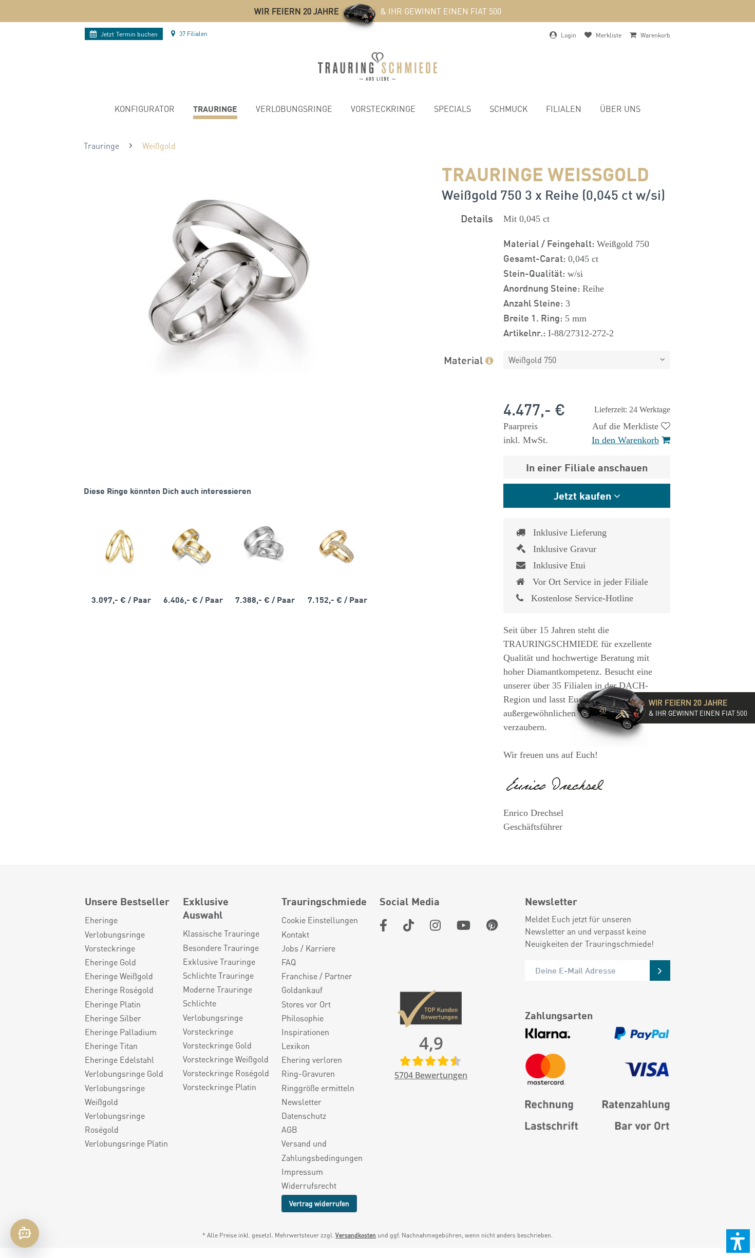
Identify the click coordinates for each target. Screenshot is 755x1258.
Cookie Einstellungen (319, 919)
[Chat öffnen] (24, 1233)
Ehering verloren (311, 1059)
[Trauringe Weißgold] (263, 546)
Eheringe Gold (110, 962)
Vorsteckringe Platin (219, 1086)
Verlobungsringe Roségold (115, 1122)
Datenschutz (303, 1115)
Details (477, 218)
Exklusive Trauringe (219, 961)
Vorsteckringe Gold (217, 1045)
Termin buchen (129, 34)
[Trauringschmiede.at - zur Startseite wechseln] (377, 66)
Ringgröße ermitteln (317, 1087)
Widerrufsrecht (308, 1185)
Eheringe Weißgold (119, 975)
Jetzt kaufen (582, 495)
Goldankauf (302, 989)
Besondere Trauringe (221, 947)
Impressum (302, 1171)
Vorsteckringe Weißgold (226, 1059)
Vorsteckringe (110, 948)
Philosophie (302, 1018)
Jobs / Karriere (308, 948)
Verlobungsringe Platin (126, 1143)
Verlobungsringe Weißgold (115, 1094)
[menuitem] (144, 110)
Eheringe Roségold (119, 989)
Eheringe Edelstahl (119, 1059)
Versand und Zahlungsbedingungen (322, 1150)
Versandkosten (355, 1235)
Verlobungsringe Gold (124, 1073)
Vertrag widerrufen (319, 1203)
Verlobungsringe (115, 934)
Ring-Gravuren (308, 1073)
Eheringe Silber (113, 1018)
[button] (738, 1241)
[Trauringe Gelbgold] (119, 546)
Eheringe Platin (113, 1004)
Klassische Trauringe (221, 933)
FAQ (288, 962)
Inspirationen (305, 1031)
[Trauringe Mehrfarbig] (191, 546)
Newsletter (301, 1101)
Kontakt (295, 934)
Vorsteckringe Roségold (226, 1073)
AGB (289, 1129)
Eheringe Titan (111, 1045)
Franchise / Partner (316, 975)
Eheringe (101, 919)
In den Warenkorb (625, 440)
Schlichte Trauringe (218, 975)
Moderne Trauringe (217, 989)
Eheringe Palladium (121, 1031)
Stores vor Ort (306, 1004)
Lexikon (295, 1045)
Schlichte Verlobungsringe (213, 1010)
